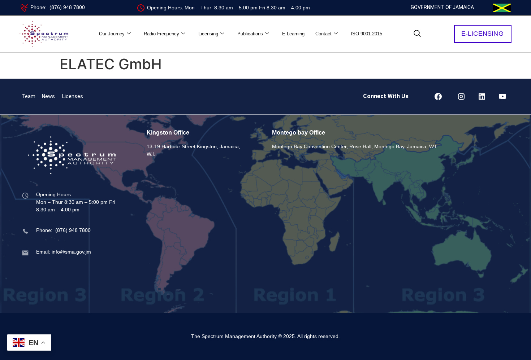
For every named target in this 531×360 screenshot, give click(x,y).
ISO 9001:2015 (366, 33)
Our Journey (112, 33)
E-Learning (293, 33)
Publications (250, 33)
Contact (323, 33)
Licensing (208, 33)
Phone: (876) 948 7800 (57, 7)
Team (28, 96)
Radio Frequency (161, 33)
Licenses (72, 96)
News (48, 96)
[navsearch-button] (417, 34)
